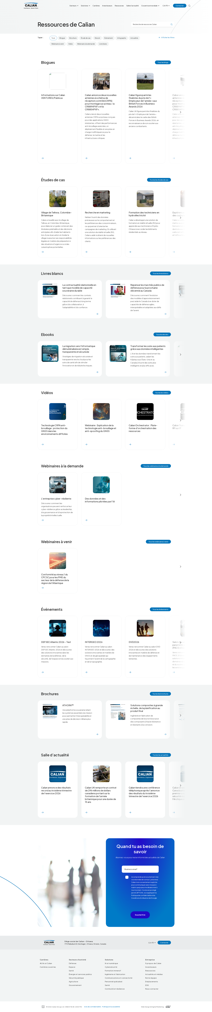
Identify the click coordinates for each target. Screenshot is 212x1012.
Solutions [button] (84, 6)
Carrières (96, 6)
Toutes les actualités (160, 755)
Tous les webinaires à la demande (155, 466)
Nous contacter (151, 989)
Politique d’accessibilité (111, 1007)
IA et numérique (111, 963)
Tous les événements (160, 609)
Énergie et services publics (80, 974)
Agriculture (73, 981)
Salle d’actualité (132, 6)
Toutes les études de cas (159, 180)
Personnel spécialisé (113, 981)
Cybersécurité (111, 967)
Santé (71, 971)
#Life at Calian (46, 963)
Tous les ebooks (162, 334)
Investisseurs (107, 6)
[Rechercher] (172, 24)
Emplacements (151, 981)
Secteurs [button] (73, 6)
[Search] (189, 6)
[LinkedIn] (43, 1006)
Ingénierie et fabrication (115, 974)
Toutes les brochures (160, 694)
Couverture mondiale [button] (149, 6)
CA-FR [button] (165, 6)
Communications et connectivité (118, 978)
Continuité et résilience (115, 989)
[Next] (180, 112)
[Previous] (31, 112)
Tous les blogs (163, 62)
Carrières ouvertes (48, 967)
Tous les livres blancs (160, 273)
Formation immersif (113, 971)
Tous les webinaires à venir (158, 542)
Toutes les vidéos (161, 393)
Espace (72, 967)
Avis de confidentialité (92, 1007)
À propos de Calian (153, 963)
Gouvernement (75, 985)
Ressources (119, 6)
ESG (147, 985)
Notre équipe (151, 978)
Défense (72, 963)
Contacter (180, 6)
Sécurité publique (76, 978)
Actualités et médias (154, 974)
